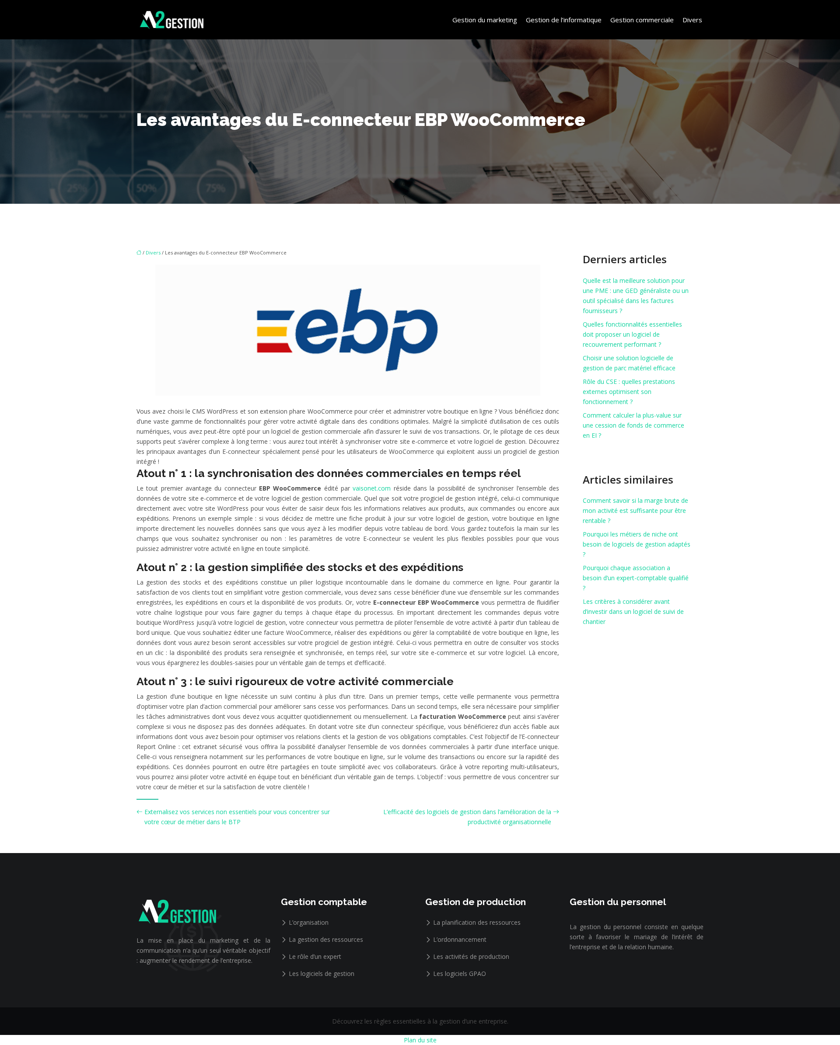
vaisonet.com (372, 488)
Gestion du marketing (484, 19)
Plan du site (420, 1040)
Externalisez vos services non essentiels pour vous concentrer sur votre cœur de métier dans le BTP (237, 817)
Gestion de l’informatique (564, 19)
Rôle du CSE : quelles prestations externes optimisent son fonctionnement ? (629, 391)
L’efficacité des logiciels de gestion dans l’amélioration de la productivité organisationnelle (467, 817)
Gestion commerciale (642, 19)
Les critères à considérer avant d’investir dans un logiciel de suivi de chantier (633, 611)
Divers (692, 19)
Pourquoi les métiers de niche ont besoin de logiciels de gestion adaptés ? (636, 544)
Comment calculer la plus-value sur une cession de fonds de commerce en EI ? (633, 425)
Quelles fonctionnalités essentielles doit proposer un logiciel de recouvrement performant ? (632, 334)
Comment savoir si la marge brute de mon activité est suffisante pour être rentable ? (635, 510)
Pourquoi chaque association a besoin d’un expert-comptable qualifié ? (636, 578)
